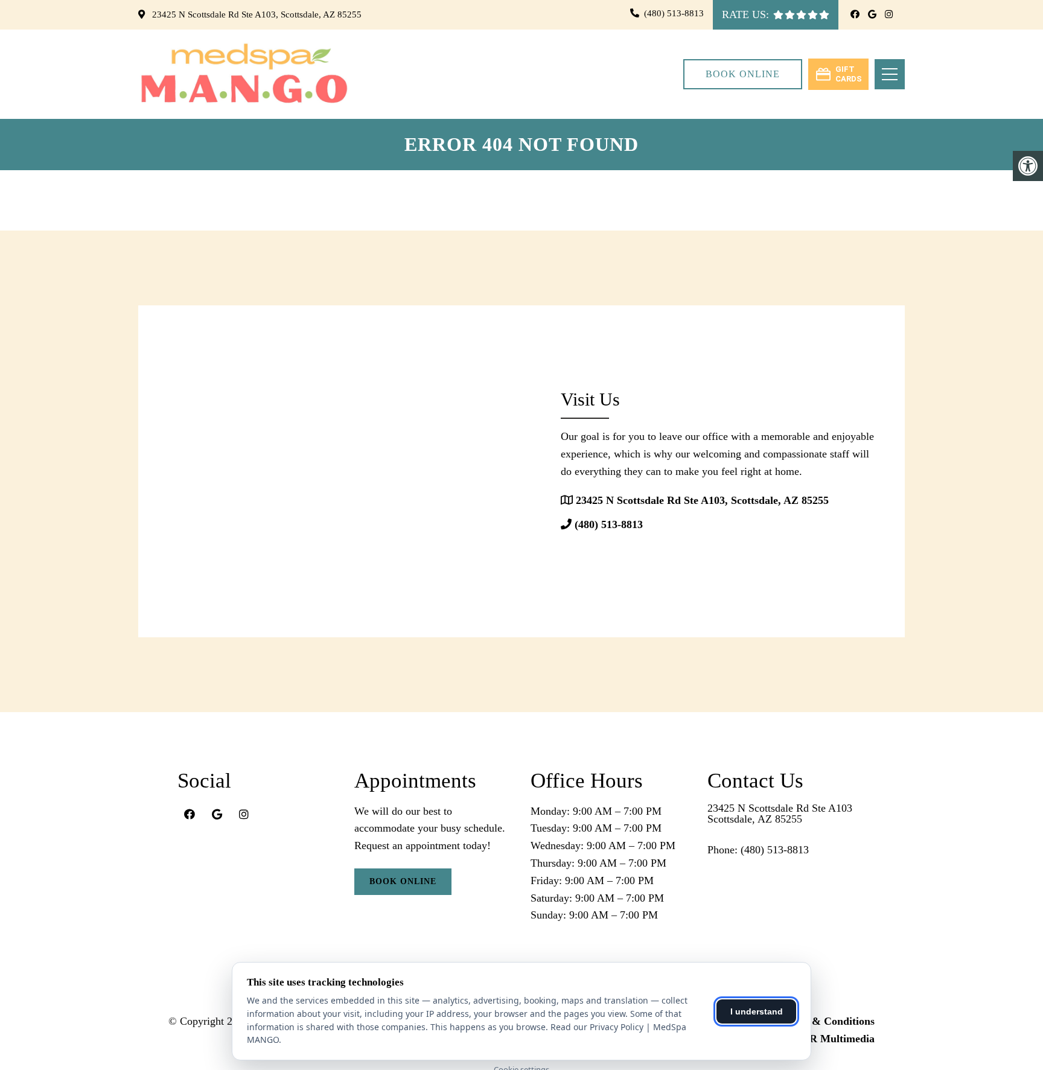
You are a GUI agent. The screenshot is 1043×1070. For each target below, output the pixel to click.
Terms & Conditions (827, 1021)
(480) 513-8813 (674, 13)
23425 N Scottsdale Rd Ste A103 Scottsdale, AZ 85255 (779, 813)
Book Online (743, 74)
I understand (756, 1011)
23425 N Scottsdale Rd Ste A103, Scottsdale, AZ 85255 (256, 14)
